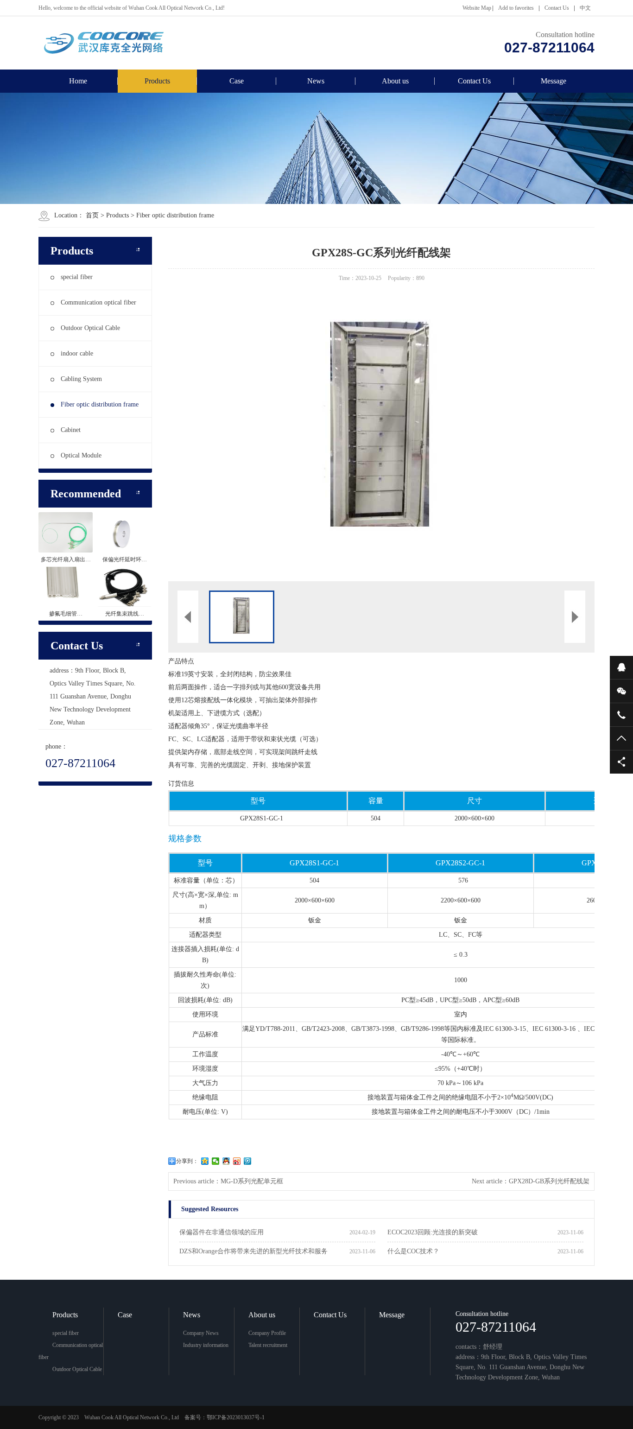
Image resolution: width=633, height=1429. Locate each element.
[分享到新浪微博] (237, 1161)
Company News (201, 1333)
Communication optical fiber (98, 302)
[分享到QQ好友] (226, 1161)
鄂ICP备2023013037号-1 (236, 1417)
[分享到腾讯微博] (248, 1161)
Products (157, 81)
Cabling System (81, 378)
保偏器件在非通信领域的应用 (221, 1232)
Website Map (476, 8)
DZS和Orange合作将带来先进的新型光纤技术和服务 (253, 1251)
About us (395, 81)
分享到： (187, 1161)
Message (553, 81)
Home (78, 81)
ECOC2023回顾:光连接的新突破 (432, 1232)
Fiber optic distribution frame (175, 215)
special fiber (77, 276)
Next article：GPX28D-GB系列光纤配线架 (530, 1181)
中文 (585, 8)
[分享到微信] (216, 1161)
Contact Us (556, 8)
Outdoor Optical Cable (90, 327)
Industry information (205, 1345)
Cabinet (71, 429)
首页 (92, 215)
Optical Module (81, 455)
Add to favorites (516, 8)
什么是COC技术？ (413, 1251)
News (315, 81)
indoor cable (77, 353)
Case (236, 81)
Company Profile (267, 1333)
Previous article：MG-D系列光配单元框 (228, 1181)
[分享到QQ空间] (205, 1161)
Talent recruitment (267, 1345)
